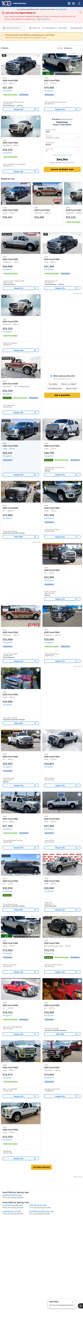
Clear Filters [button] (63, 28)
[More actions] (37, 109)
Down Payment (50, 142)
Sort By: (60, 48)
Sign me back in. (43, 19)
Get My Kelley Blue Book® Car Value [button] (62, 155)
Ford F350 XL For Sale (37, 1205)
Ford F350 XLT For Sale (11, 1211)
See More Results (41, 1167)
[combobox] (14, 28)
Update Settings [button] (70, 162)
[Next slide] (79, 204)
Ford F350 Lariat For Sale (12, 1205)
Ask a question (62, 395)
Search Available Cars (62, 169)
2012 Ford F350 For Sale (12, 1195)
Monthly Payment (51, 129)
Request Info (18, 109)
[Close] (73, 1301)
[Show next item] (36, 429)
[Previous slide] (4, 204)
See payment (7, 91)
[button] (69, 3)
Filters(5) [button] (36, 28)
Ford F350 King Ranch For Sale (41, 1211)
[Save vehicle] (38, 56)
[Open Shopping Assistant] (80, 1305)
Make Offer (18, 537)
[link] (24, 95)
